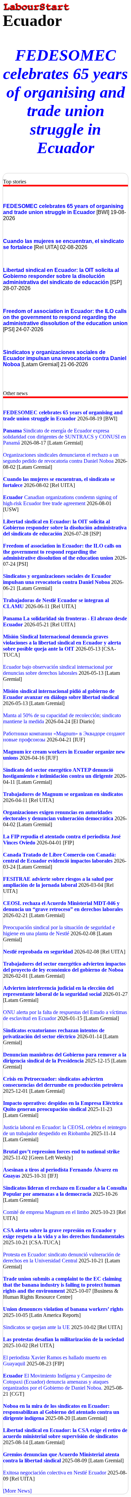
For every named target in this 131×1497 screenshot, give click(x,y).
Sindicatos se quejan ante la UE (36, 1327)
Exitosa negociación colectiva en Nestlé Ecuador (54, 1472)
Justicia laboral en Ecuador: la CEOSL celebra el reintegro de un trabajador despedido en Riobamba (64, 1130)
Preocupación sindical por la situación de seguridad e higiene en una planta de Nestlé (59, 930)
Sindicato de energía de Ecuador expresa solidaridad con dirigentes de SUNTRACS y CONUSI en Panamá (64, 437)
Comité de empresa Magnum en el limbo (46, 1212)
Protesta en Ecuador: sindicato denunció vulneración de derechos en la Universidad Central (61, 1257)
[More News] (17, 1491)
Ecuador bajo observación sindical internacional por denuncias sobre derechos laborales (58, 670)
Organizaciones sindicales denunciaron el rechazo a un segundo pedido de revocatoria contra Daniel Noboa (61, 458)
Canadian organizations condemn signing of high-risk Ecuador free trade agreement (60, 500)
